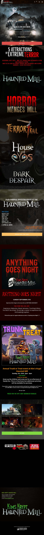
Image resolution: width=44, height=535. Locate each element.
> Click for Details (25, 65)
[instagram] (39, 2)
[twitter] (37, 2)
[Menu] (42, 1)
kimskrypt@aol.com (9, 498)
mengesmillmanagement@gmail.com (29, 387)
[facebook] (35, 2)
